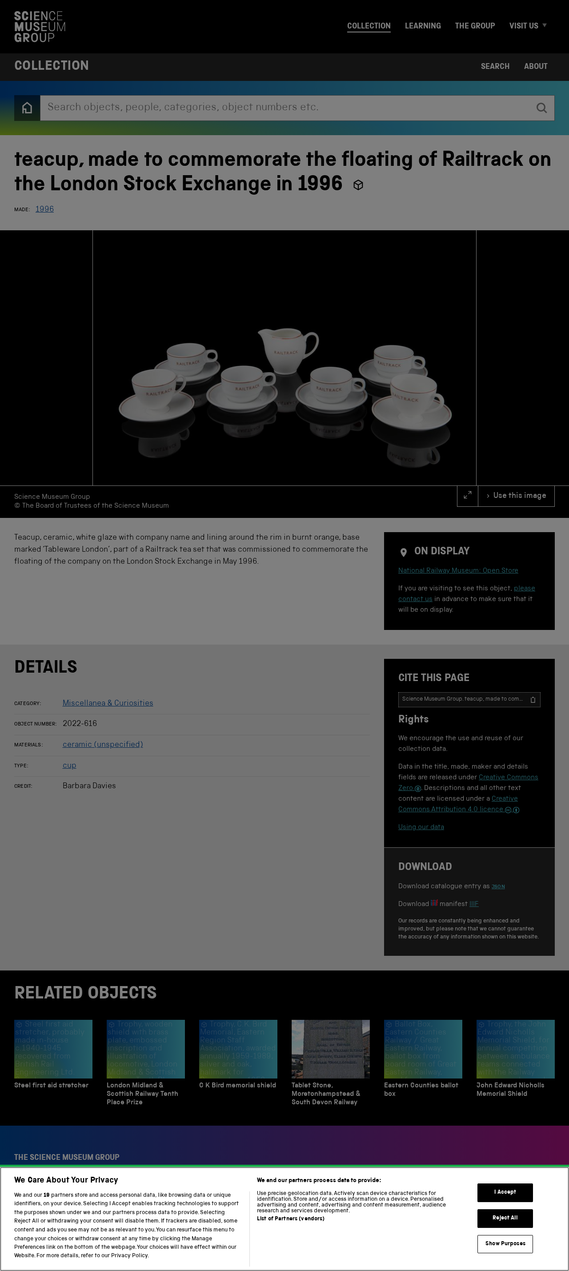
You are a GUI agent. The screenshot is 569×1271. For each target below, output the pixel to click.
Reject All (505, 1218)
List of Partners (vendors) (291, 1219)
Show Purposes (505, 1244)
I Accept (505, 1192)
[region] (284, 1219)
